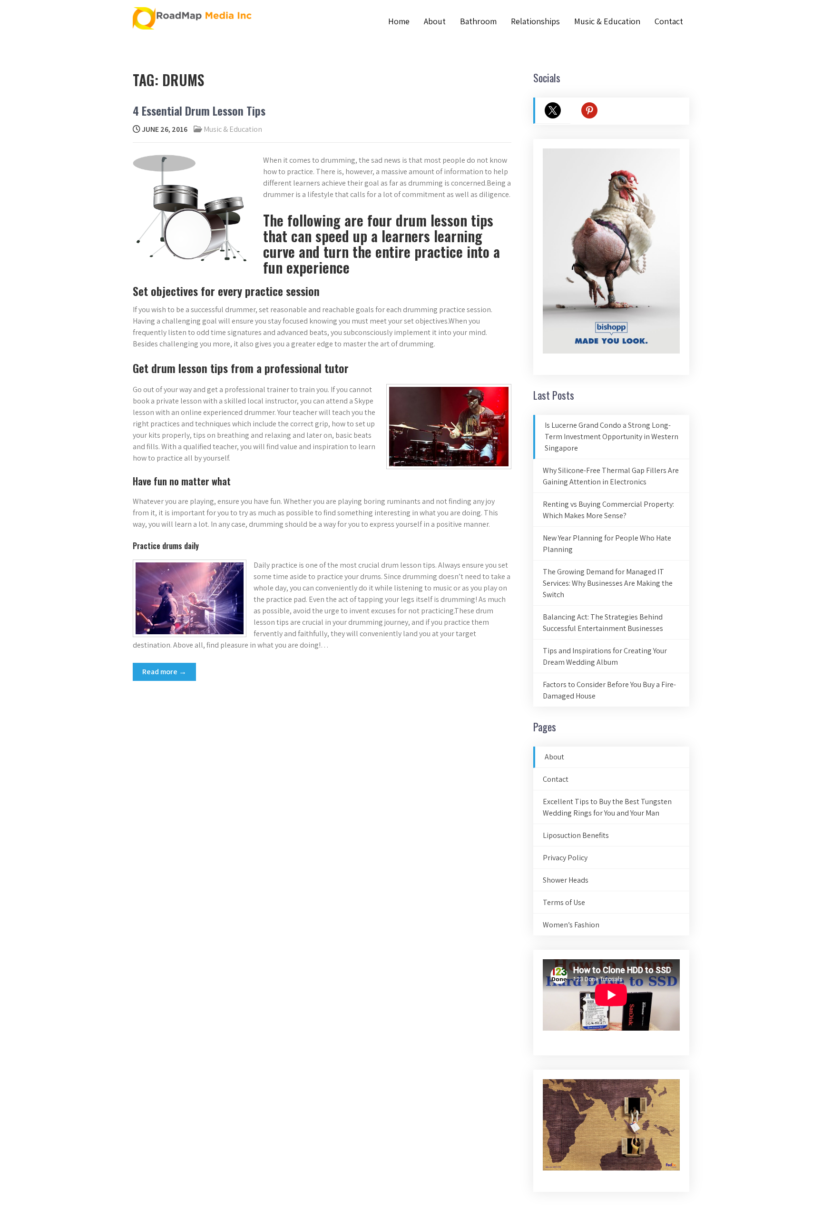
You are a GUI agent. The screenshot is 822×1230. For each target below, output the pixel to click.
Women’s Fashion (571, 925)
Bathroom (478, 21)
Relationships (535, 21)
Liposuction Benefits (576, 835)
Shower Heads (565, 880)
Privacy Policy (565, 858)
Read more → (164, 672)
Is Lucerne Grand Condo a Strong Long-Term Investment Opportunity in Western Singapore (611, 436)
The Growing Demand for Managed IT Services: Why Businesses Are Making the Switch (608, 583)
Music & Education (607, 21)
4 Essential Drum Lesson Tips (199, 110)
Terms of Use (564, 902)
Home (399, 21)
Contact (669, 21)
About (435, 21)
